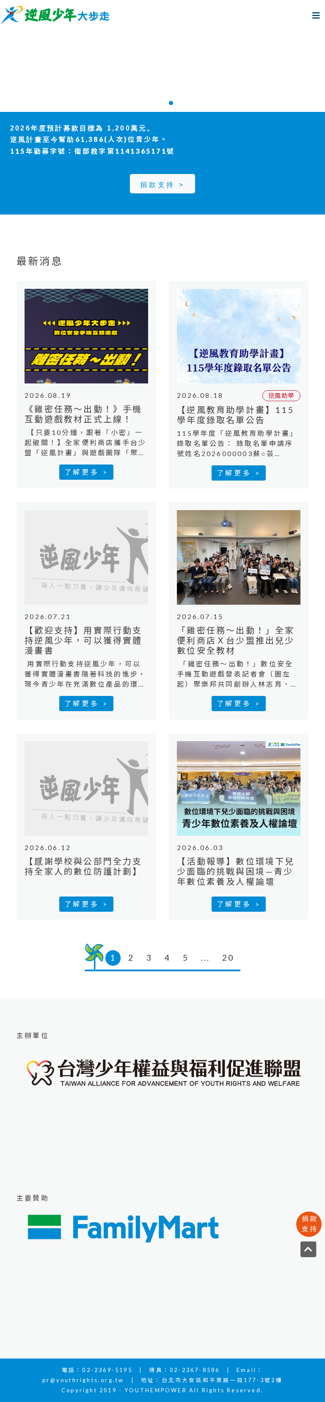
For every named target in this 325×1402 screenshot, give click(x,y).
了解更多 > (86, 472)
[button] (24, 71)
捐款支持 (310, 1224)
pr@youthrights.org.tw (83, 1380)
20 (228, 957)
